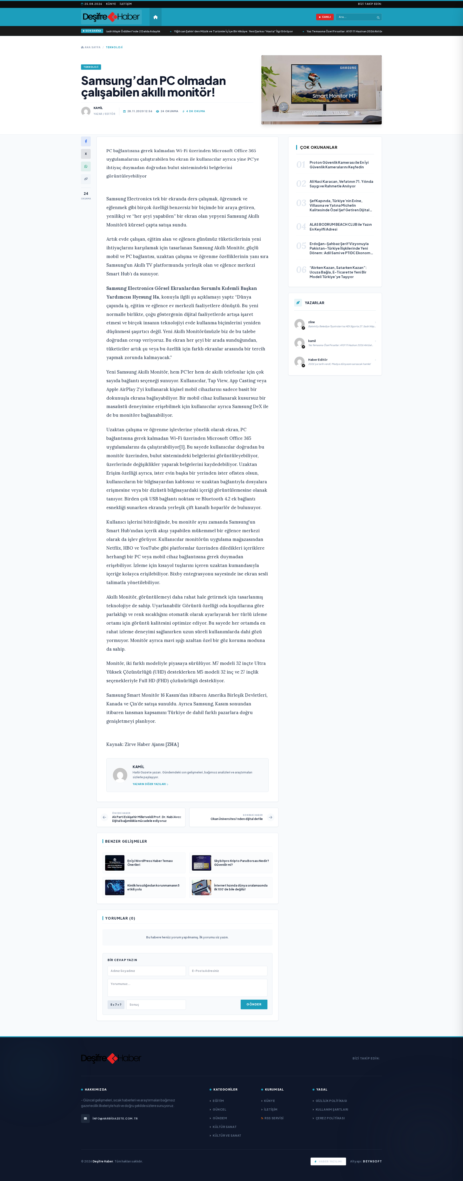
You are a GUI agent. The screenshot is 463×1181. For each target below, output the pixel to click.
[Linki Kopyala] (86, 179)
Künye (111, 3)
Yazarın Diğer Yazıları (149, 784)
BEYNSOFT (372, 1161)
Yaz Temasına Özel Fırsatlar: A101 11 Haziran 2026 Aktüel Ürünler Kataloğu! (339, 31)
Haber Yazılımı (330, 1161)
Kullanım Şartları (332, 1109)
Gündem (220, 1118)
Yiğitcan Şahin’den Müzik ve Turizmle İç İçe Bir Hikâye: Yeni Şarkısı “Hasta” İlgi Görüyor (214, 31)
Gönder (253, 1004)
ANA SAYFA (92, 47)
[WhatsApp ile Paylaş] (86, 166)
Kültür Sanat (225, 1127)
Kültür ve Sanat (227, 1135)
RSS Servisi (274, 1118)
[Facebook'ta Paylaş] (86, 141)
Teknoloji (114, 47)
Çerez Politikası (330, 1118)
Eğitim (218, 1101)
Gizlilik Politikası (331, 1101)
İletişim (126, 3)
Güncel (219, 1109)
